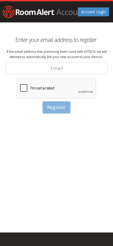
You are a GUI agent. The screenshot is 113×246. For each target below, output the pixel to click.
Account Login (93, 11)
